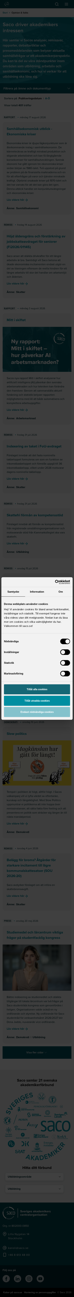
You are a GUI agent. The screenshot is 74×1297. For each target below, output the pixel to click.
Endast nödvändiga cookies (37, 711)
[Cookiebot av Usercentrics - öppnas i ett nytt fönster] (55, 582)
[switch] (65, 652)
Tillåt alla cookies (37, 689)
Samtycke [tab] (13, 591)
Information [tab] (37, 591)
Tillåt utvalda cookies (37, 700)
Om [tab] (61, 591)
